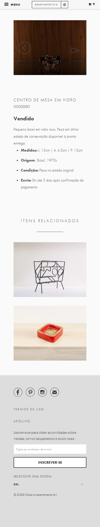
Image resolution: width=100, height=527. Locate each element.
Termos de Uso (29, 409)
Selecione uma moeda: (33, 476)
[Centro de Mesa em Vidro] (50, 47)
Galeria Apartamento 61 (41, 494)
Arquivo (22, 421)
